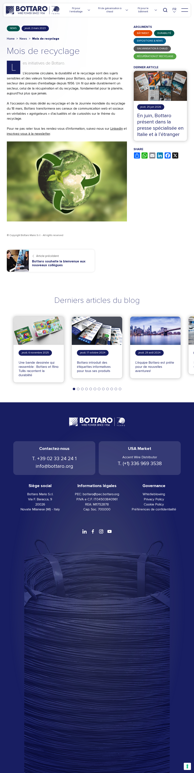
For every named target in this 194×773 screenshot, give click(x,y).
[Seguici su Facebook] (93, 531)
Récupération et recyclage (155, 56)
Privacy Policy (154, 499)
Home (11, 38)
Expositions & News (150, 40)
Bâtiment (143, 33)
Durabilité (164, 33)
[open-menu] (185, 10)
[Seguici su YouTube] (109, 531)
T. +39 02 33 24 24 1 (54, 458)
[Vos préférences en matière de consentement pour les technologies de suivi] (187, 766)
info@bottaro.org (54, 466)
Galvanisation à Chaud (152, 48)
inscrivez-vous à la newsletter (28, 134)
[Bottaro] (32, 10)
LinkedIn (116, 129)
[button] (174, 10)
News (13, 28)
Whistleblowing (154, 494)
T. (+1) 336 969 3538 (140, 463)
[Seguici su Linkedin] (84, 531)
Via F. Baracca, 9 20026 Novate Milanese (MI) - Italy (40, 504)
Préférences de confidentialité (154, 509)
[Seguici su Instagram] (101, 531)
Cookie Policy (154, 504)
